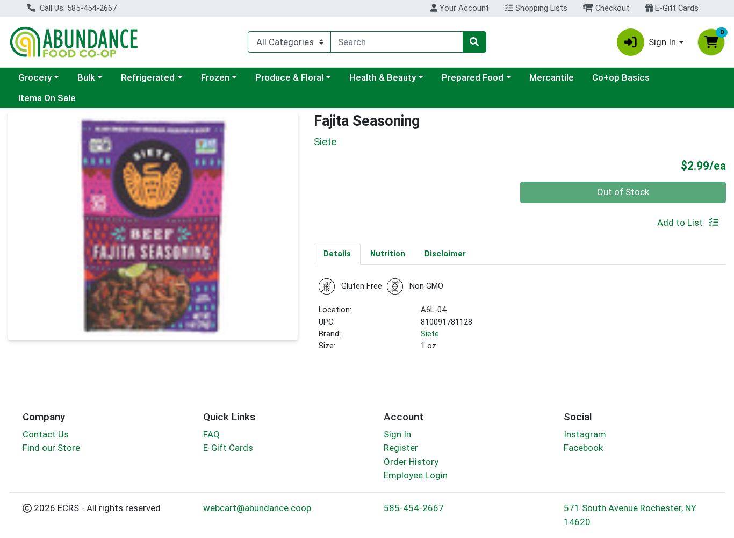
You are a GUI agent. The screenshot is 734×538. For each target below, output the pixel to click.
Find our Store (51, 447)
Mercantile (551, 77)
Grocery (35, 77)
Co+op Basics (621, 77)
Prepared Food (472, 77)
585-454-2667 (414, 508)
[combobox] (396, 42)
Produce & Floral (289, 77)
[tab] (337, 253)
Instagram (585, 434)
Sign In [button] (662, 42)
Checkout (611, 8)
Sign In (397, 434)
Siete (430, 334)
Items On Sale (47, 97)
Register (401, 447)
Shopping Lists (540, 8)
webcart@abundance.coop (257, 508)
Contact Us (46, 434)
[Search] (474, 42)
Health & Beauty (382, 77)
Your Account (463, 8)
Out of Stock (623, 191)
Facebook (583, 447)
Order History (411, 461)
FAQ (211, 434)
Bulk (86, 77)
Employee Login (416, 475)
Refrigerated (148, 77)
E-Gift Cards (676, 8)
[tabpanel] (520, 319)
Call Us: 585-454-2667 (77, 8)
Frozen (215, 77)
